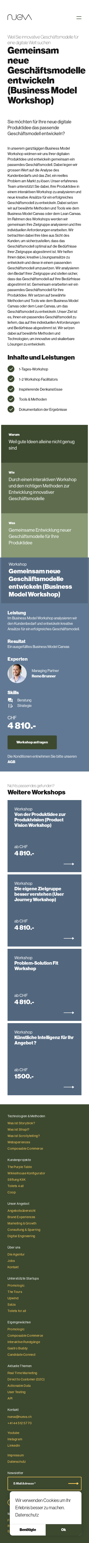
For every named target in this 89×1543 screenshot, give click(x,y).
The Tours (15, 1292)
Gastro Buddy (18, 1348)
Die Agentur (16, 1254)
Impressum (16, 1455)
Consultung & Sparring (24, 1229)
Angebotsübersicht (22, 1210)
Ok (63, 1530)
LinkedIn (14, 1445)
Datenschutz (27, 1514)
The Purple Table (20, 1167)
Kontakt (13, 1267)
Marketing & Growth (22, 1223)
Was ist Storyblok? (21, 1123)
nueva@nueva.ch (19, 1417)
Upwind (13, 1298)
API (10, 1398)
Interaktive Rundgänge (24, 1342)
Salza (12, 1304)
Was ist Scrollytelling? (24, 1136)
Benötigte (28, 1530)
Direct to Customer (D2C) (26, 1379)
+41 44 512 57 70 (20, 1423)
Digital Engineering (21, 1236)
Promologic (16, 1285)
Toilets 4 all (16, 1186)
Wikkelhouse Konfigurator (26, 1173)
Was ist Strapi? (18, 1129)
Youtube (13, 1433)
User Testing (17, 1392)
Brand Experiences (21, 1217)
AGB (11, 762)
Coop (12, 1192)
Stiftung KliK (17, 1179)
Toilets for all (17, 1311)
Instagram (15, 1439)
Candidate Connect (22, 1354)
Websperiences (19, 1142)
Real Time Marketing (22, 1373)
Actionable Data (19, 1385)
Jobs (11, 1261)
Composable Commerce (25, 1148)
